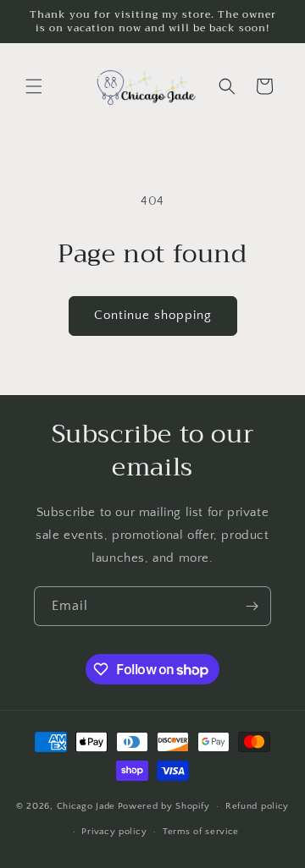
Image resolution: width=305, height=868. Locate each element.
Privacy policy (114, 832)
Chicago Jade (86, 806)
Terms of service (201, 832)
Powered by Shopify (164, 806)
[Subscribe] (251, 606)
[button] (34, 86)
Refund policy (257, 806)
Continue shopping (153, 315)
